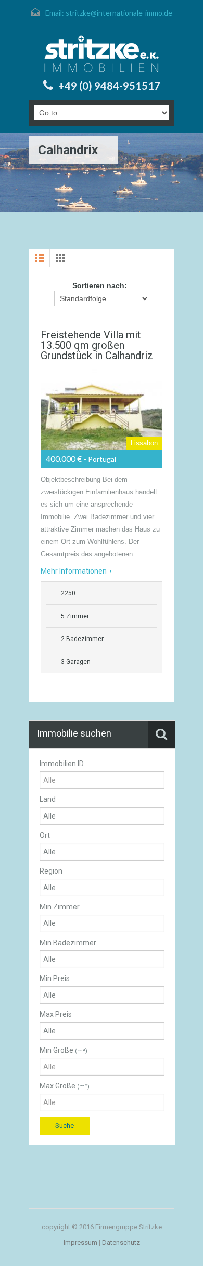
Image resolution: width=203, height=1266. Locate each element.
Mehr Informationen (74, 571)
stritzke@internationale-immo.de (119, 12)
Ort (45, 835)
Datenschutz (121, 1242)
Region (51, 871)
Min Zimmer (60, 907)
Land (48, 799)
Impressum (80, 1242)
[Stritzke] (101, 54)
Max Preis (56, 1014)
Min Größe (63, 1050)
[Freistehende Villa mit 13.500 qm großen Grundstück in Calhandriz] (101, 409)
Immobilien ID (62, 763)
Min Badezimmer (68, 942)
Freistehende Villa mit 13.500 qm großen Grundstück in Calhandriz (97, 345)
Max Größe (65, 1086)
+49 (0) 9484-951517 (109, 85)
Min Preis (55, 978)
